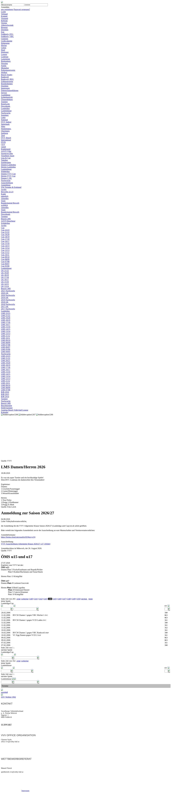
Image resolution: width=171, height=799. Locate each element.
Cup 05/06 (5, 266)
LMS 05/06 (5, 349)
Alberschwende (7, 25)
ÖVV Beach (6, 138)
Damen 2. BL (6, 178)
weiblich (4, 205)
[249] (74, 599)
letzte (91, 599)
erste (18, 599)
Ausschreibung (7, 183)
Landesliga (5, 108)
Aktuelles (5, 198)
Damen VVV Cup (8, 174)
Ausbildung (5, 95)
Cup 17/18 (5, 239)
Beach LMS (6, 219)
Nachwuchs (5, 113)
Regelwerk (5, 104)
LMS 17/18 (5, 322)
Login (3, 12)
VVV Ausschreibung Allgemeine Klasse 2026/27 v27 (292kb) (25, 544)
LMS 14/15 (5, 329)
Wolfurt (4, 72)
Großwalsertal (6, 41)
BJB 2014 (5, 396)
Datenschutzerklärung (9, 90)
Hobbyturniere (7, 408)
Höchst (4, 45)
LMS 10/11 (5, 338)
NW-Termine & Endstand (11, 187)
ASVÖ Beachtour (8, 221)
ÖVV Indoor (6, 122)
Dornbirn (4, 30)
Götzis (3, 48)
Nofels (3, 66)
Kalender (4, 412)
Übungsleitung (7, 99)
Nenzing (4, 63)
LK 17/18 (5, 277)
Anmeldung (5, 185)
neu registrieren (7, 9)
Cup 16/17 (5, 241)
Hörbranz (5, 52)
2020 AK (4, 293)
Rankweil (5, 77)
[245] (55, 599)
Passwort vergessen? (22, 9)
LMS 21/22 (5, 315)
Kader (3, 194)
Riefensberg (6, 61)
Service (4, 93)
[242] (41, 599)
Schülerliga (5, 223)
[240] (31, 599)
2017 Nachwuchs (8, 309)
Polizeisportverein (8, 70)
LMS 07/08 (5, 345)
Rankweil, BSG (7, 79)
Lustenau (4, 57)
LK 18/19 (5, 275)
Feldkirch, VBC (7, 36)
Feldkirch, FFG (7, 34)
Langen (4, 54)
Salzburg (4, 133)
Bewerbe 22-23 (7, 192)
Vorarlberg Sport (7, 156)
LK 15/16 (5, 282)
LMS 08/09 (5, 342)
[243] (45, 599)
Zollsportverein (7, 81)
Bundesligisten (7, 84)
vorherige (25, 599)
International (6, 140)
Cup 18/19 (5, 237)
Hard (3, 50)
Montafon (5, 68)
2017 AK (4, 306)
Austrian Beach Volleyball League (14, 410)
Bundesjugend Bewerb (10, 203)
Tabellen (4, 160)
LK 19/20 (5, 273)
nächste (84, 599)
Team (3, 201)
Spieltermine (6, 162)
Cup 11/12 (5, 252)
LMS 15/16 (5, 327)
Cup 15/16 (5, 243)
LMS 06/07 (5, 347)
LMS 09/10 (5, 340)
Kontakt (4, 16)
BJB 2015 (5, 394)
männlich (4, 196)
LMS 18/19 (5, 320)
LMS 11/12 (5, 336)
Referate (4, 21)
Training (4, 102)
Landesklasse (6, 111)
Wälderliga (5, 171)
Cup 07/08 (5, 261)
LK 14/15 (5, 284)
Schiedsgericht (7, 97)
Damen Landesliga (8, 165)
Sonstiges (5, 115)
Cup (2, 228)
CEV (3, 144)
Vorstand (4, 18)
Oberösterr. (5, 131)
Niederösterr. (6, 129)
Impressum (5, 88)
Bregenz (4, 27)
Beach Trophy (6, 75)
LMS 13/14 (5, 331)
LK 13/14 (5, 286)
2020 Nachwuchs (8, 295)
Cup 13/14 (5, 248)
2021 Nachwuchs (8, 291)
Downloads (5, 106)
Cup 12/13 (5, 250)
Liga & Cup (6, 158)
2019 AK (4, 297)
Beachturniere (6, 406)
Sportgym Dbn (7, 153)
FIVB (3, 142)
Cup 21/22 (5, 232)
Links (3, 117)
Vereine (4, 23)
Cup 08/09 (5, 259)
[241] (36, 599)
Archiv (4, 189)
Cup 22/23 (5, 230)
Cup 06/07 (5, 264)
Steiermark (5, 124)
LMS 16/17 (5, 324)
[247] (64, 599)
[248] (69, 599)
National (4, 120)
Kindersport (5, 149)
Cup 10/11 (5, 255)
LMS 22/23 (5, 313)
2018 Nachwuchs (8, 304)
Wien (3, 126)
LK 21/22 (5, 270)
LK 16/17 (5, 279)
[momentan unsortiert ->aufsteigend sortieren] (2, 606)
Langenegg (5, 59)
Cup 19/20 (5, 234)
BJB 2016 (5, 392)
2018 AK (4, 302)
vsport (3, 147)
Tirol (3, 135)
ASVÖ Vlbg (6, 151)
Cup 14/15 (5, 246)
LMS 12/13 (5, 333)
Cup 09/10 (5, 257)
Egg (2, 32)
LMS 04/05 (5, 351)
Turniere (4, 216)
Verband (4, 14)
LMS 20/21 (5, 360)
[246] (59, 599)
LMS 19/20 (5, 318)
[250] (78, 599)
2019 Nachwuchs (8, 300)
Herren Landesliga (8, 167)
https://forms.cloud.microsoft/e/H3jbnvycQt (18, 537)
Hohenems (5, 43)
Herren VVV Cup (8, 176)
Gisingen (4, 39)
